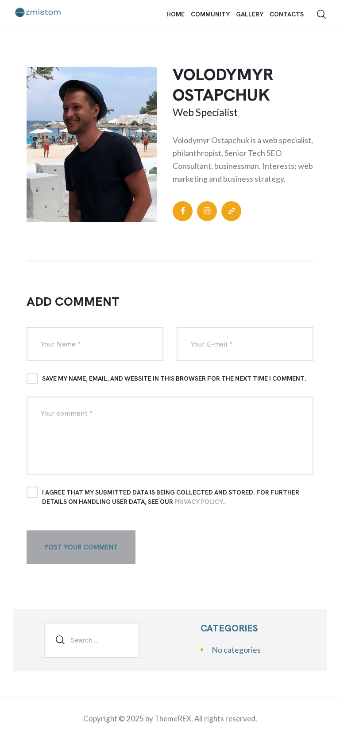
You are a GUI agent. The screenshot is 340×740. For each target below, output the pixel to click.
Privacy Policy (198, 502)
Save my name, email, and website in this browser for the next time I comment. (174, 378)
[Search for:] (91, 639)
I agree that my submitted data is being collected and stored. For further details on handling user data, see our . (170, 497)
